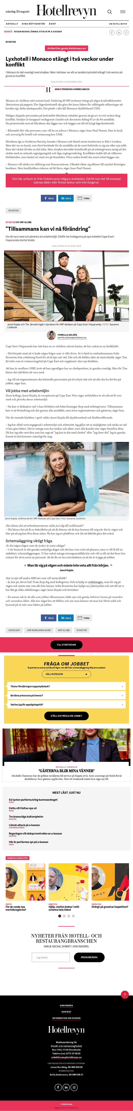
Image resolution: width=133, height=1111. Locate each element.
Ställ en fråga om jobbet (66, 715)
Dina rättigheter (33, 23)
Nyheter (13, 210)
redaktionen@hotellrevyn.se (66, 1057)
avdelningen (95, 582)
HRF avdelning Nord (39, 630)
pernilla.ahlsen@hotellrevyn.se (72, 337)
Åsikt (52, 23)
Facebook (112, 32)
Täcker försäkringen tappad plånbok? (30, 686)
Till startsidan (66, 644)
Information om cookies (66, 1018)
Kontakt (66, 1012)
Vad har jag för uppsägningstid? (27, 704)
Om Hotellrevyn (118, 24)
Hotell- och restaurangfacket (66, 1046)
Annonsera (66, 1006)
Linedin (66, 1087)
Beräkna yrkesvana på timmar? (27, 695)
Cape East (14, 630)
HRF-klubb (64, 630)
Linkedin (119, 32)
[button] (59, 916)
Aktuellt (12, 23)
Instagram (126, 32)
